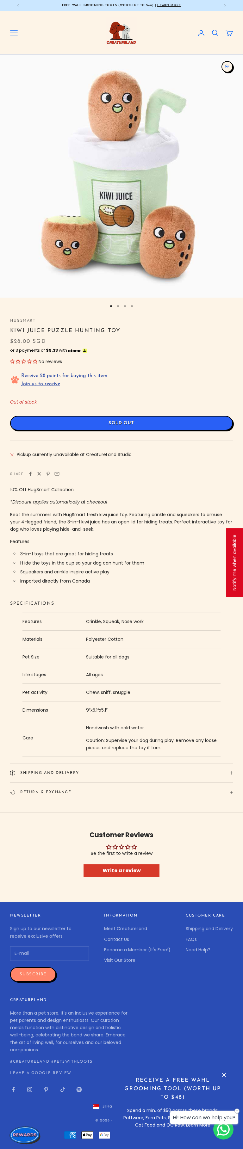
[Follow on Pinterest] (46, 1089)
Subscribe (33, 974)
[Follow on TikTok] (62, 1089)
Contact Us (116, 939)
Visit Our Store (119, 960)
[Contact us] (223, 1129)
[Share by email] (56, 473)
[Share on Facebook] (30, 473)
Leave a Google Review (41, 1073)
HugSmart (22, 321)
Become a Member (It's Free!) (137, 950)
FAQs (191, 939)
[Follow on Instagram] (30, 1089)
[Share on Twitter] (39, 473)
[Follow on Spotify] (79, 1089)
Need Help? (198, 950)
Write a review (122, 870)
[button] (23, 361)
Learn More (169, 5)
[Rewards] (25, 1135)
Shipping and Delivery (209, 928)
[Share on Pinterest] (48, 473)
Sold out (121, 423)
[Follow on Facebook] (13, 1089)
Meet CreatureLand (125, 928)
